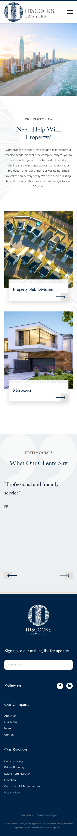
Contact (9, 735)
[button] (65, 575)
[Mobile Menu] (70, 12)
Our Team (10, 722)
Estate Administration (17, 773)
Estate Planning (14, 767)
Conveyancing (13, 761)
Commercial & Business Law (22, 786)
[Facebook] (60, 686)
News (7, 728)
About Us (10, 716)
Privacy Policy (27, 815)
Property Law (12, 792)
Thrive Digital (50, 815)
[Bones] (29, 12)
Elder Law (10, 780)
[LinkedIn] (69, 686)
